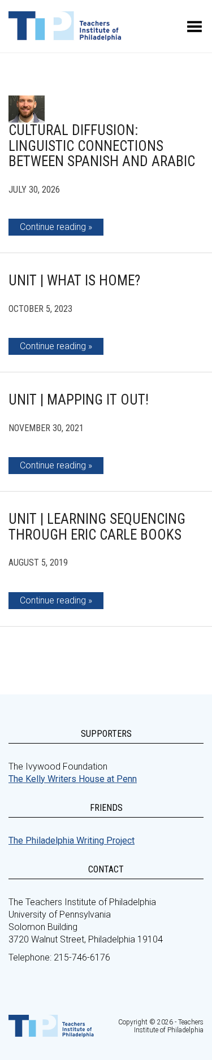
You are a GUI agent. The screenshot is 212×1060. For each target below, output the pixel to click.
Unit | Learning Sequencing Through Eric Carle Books (96, 527)
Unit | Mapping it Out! (78, 400)
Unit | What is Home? (74, 280)
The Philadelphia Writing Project (71, 840)
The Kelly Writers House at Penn (72, 779)
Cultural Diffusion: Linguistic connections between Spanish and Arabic (101, 146)
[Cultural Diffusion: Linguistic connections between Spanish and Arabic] (26, 109)
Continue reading (53, 226)
